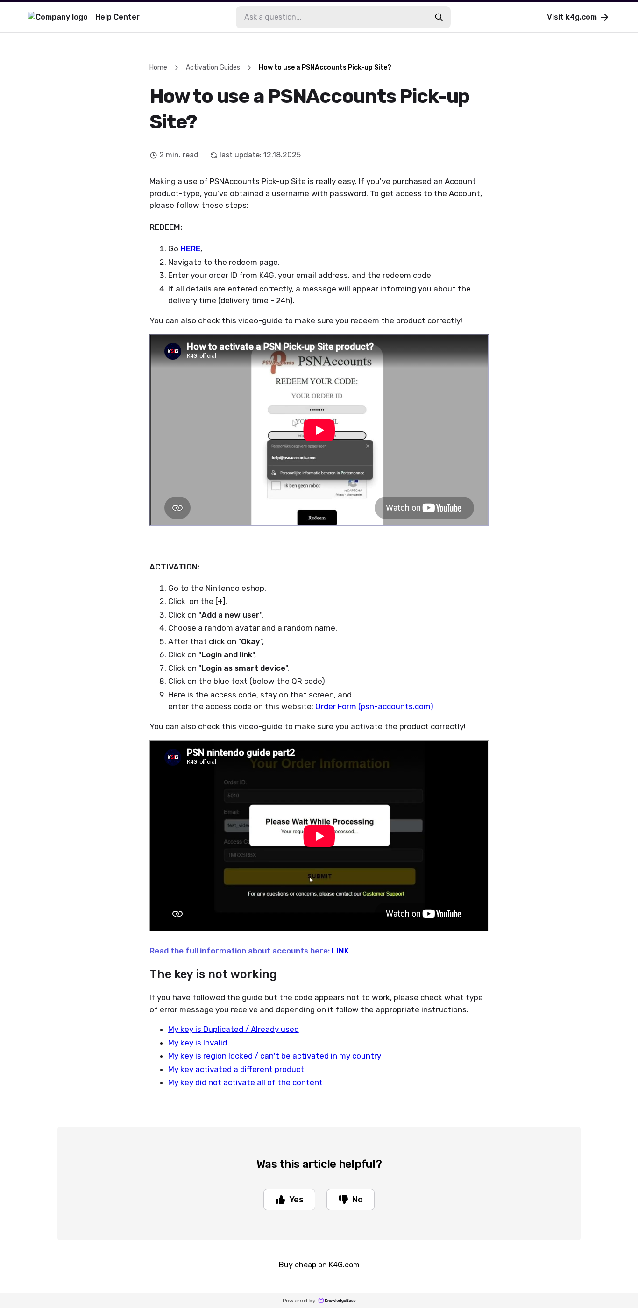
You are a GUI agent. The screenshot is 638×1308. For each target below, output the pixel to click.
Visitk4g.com (572, 17)
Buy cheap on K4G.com (319, 1264)
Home (158, 67)
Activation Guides (213, 67)
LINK (340, 950)
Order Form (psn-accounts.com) (374, 706)
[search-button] (439, 17)
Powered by (299, 1300)
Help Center (117, 17)
